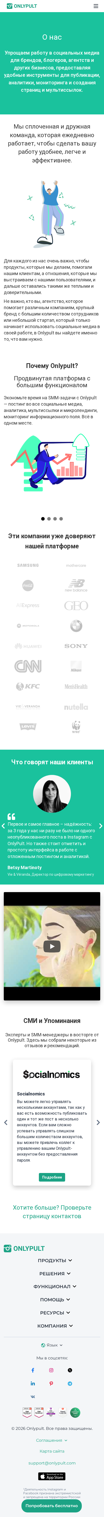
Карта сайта (52, 1451)
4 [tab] (61, 519)
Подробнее (52, 1177)
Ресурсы (52, 1313)
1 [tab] (43, 519)
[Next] (101, 826)
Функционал (52, 1286)
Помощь (52, 1300)
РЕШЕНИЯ (52, 1274)
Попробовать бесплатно (51, 1505)
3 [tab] (55, 519)
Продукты (52, 1260)
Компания (52, 1326)
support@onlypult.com (52, 1463)
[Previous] (3, 826)
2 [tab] (49, 519)
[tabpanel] (52, 437)
